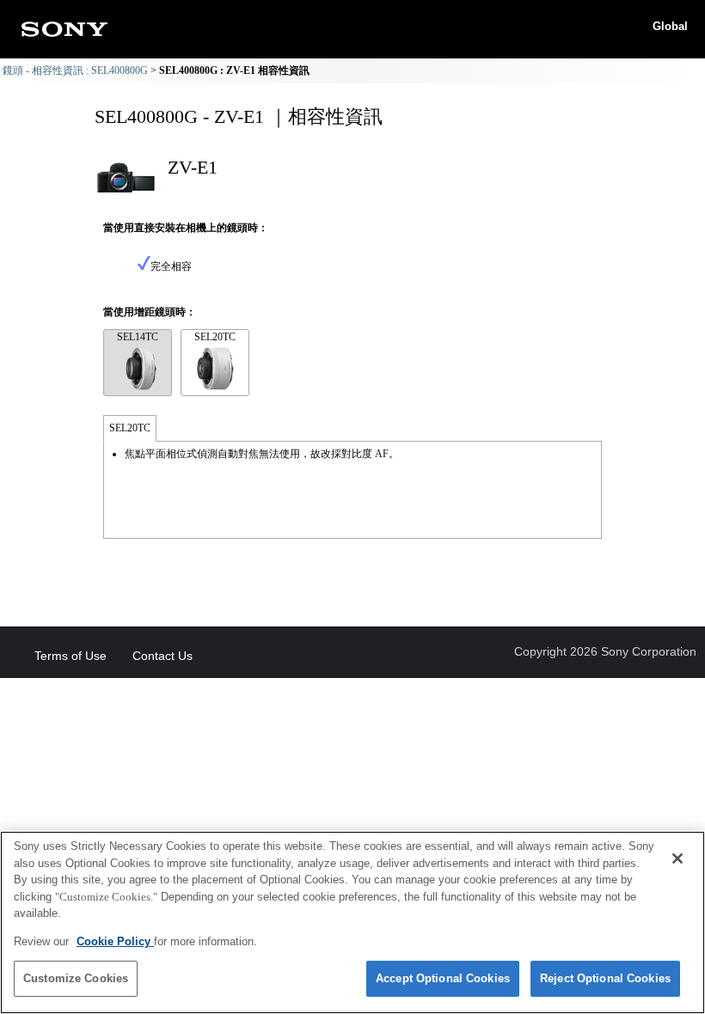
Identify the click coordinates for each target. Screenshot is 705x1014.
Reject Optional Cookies (605, 978)
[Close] (677, 858)
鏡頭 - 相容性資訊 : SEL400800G (75, 70)
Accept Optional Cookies (443, 978)
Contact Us (162, 656)
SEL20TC (215, 337)
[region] (352, 922)
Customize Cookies (75, 978)
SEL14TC (137, 337)
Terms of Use (70, 656)
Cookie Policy (115, 941)
